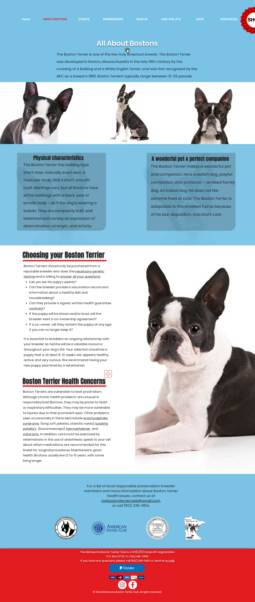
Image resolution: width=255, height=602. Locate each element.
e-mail (170, 561)
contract (36, 308)
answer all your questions (80, 276)
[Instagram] (122, 584)
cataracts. (31, 434)
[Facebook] (132, 584)
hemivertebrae (78, 429)
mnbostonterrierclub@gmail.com (130, 500)
